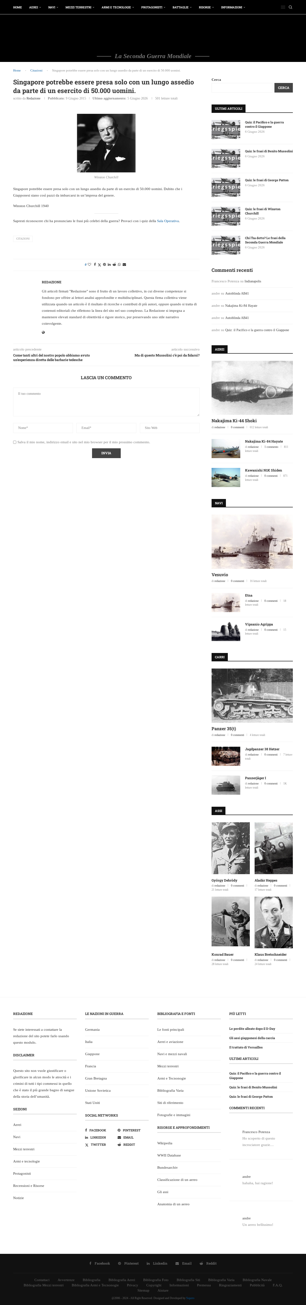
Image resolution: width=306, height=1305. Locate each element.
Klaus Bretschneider (271, 954)
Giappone (92, 1054)
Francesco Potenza (256, 1132)
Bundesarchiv (167, 1167)
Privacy (132, 1285)
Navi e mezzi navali (172, 1054)
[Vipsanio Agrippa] (226, 631)
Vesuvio (220, 574)
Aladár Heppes (266, 880)
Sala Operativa (168, 221)
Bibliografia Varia (170, 1090)
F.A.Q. (278, 1285)
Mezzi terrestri (78, 7)
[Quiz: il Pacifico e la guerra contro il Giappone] (226, 129)
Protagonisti (151, 7)
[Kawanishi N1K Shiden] (226, 477)
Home (17, 7)
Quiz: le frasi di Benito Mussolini (269, 151)
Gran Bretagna (96, 1078)
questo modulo (24, 1042)
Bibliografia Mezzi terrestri (44, 1285)
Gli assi (162, 1192)
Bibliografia (91, 1280)
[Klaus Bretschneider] (274, 922)
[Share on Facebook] (95, 265)
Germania (92, 1029)
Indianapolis (253, 281)
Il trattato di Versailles (246, 1047)
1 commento (271, 447)
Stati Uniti (92, 1103)
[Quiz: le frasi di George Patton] (226, 187)
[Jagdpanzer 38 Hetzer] (226, 756)
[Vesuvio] (252, 542)
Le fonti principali (170, 1029)
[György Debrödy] (231, 848)
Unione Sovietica (98, 1090)
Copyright (153, 1285)
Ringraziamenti (230, 1285)
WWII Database (169, 1155)
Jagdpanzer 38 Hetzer (262, 749)
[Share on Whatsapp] (119, 265)
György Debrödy (224, 880)
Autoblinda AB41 (237, 293)
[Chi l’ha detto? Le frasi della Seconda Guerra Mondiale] (226, 245)
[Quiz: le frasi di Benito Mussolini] (226, 158)
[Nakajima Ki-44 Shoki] (252, 388)
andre (246, 1177)
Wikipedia (164, 1143)
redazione (33, 98)
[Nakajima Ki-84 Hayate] (226, 448)
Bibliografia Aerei (122, 1280)
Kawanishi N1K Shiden (263, 470)
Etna (248, 595)
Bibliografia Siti (188, 1280)
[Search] (290, 7)
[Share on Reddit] (114, 265)
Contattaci (41, 1280)
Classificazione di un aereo (177, 1180)
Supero (190, 1298)
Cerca (216, 80)
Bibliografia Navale (257, 1280)
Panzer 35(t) (224, 728)
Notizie (18, 1198)
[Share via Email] (124, 265)
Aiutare (163, 1290)
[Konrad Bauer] (231, 922)
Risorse (205, 7)
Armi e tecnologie (116, 7)
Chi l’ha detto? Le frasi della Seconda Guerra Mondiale (265, 240)
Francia (90, 1066)
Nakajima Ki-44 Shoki (234, 420)
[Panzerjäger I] (226, 785)
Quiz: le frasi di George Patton (267, 180)
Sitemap (143, 1290)
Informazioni (231, 7)
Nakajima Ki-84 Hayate (241, 305)
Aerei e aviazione (170, 1042)
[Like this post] (89, 265)
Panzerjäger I (255, 778)
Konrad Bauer (223, 954)
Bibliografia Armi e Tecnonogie (95, 1285)
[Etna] (226, 602)
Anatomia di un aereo (173, 1204)
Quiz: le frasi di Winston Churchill (262, 211)
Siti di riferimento (170, 1103)
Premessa (204, 1285)
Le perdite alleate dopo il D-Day (252, 1028)
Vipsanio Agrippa (259, 624)
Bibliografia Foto (156, 1280)
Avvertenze (66, 1280)
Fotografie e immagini (173, 1115)
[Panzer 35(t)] (252, 696)
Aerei (33, 7)
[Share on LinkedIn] (109, 265)
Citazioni (36, 70)
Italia (89, 1042)
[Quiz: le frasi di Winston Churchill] (226, 216)
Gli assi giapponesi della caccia (252, 1038)
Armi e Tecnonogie (171, 1078)
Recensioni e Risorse (28, 1186)
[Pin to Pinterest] (104, 265)
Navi (51, 7)
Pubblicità (257, 1285)
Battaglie (181, 7)
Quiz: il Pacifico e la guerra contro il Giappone (264, 124)
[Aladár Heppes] (274, 848)
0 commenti (237, 427)
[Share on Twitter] (99, 265)
